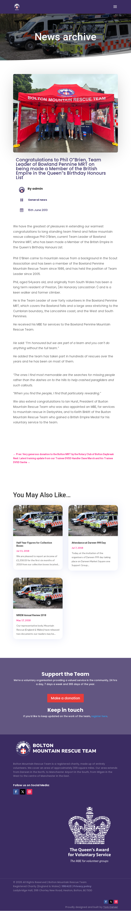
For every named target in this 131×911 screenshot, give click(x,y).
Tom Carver (110, 907)
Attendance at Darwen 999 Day (89, 542)
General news (37, 200)
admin (37, 188)
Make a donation (65, 698)
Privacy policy (82, 886)
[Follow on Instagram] (29, 792)
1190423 (66, 886)
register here (99, 716)
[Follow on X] (22, 792)
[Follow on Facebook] (16, 792)
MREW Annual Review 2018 (31, 615)
